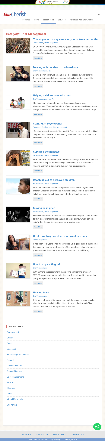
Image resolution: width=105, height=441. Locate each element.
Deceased (11, 349)
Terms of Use (41, 434)
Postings (26, 20)
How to (50, 71)
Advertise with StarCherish (82, 20)
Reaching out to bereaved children (54, 180)
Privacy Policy (60, 434)
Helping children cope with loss (52, 95)
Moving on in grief (44, 208)
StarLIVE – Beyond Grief (47, 123)
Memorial (11, 388)
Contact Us (78, 434)
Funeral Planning (14, 371)
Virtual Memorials (15, 399)
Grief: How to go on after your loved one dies (60, 236)
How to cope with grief (46, 264)
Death (9, 343)
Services (62, 20)
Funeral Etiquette (14, 365)
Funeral (10, 360)
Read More (38, 58)
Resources (48, 20)
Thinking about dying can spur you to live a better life (65, 39)
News (36, 20)
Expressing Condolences (42, 127)
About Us (26, 434)
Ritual (9, 393)
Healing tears (41, 292)
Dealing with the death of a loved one (55, 67)
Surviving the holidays (46, 151)
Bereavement (38, 43)
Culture (10, 338)
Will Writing (12, 405)
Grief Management (51, 43)
